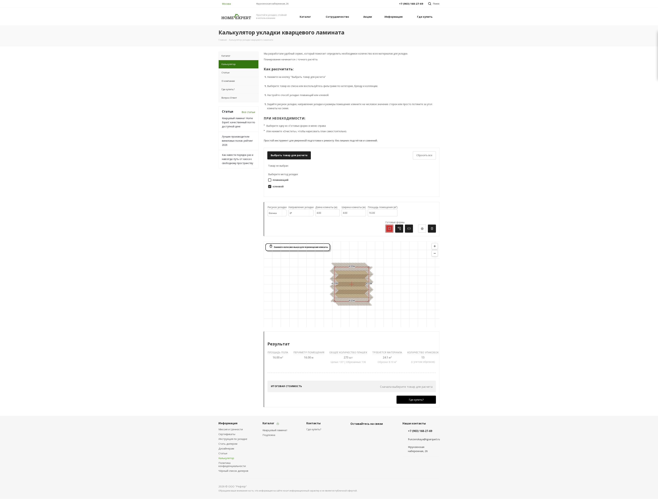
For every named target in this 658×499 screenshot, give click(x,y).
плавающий (280, 180)
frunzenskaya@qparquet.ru (424, 439)
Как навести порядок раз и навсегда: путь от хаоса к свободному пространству (237, 159)
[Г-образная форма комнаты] (399, 229)
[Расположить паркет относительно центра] (422, 229)
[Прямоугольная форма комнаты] (409, 229)
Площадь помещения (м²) (383, 207)
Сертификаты (226, 434)
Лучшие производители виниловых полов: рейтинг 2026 (237, 140)
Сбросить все (424, 155)
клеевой (278, 186)
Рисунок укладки (277, 207)
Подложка (269, 435)
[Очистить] (432, 229)
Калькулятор (226, 458)
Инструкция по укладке (232, 439)
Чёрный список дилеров (233, 470)
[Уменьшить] (435, 253)
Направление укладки (301, 207)
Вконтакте (353, 431)
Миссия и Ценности (230, 429)
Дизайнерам (226, 448)
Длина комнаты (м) (326, 207)
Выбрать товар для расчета (289, 155)
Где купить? (416, 399)
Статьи (222, 453)
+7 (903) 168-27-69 (420, 431)
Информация (227, 423)
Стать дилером (227, 443)
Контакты (313, 423)
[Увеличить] (435, 246)
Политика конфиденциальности (232, 464)
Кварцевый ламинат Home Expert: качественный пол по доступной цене (238, 122)
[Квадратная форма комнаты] (389, 229)
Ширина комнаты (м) (354, 207)
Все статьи (248, 112)
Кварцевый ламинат (275, 430)
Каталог (268, 423)
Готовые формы (395, 222)
